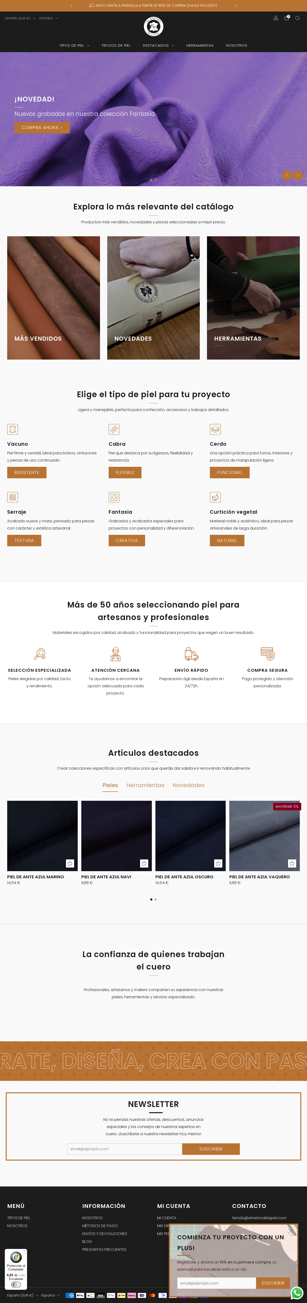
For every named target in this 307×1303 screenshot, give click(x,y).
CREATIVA (127, 540)
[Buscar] (297, 18)
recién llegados (135, 358)
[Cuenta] (275, 18)
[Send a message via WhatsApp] (297, 1293)
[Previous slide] (287, 175)
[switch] (16, 1284)
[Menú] (24, 1252)
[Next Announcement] (236, 6)
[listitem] (153, 5)
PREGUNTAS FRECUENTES (104, 1249)
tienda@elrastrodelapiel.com (259, 1218)
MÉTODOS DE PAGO (100, 1226)
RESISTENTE (26, 472)
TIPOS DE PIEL (72, 45)
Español (46, 18)
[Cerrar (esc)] (290, 1231)
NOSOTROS (236, 45)
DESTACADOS (156, 45)
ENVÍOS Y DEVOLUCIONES (104, 1233)
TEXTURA (24, 540)
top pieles (27, 358)
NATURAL (227, 540)
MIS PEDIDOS (168, 1233)
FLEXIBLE (125, 472)
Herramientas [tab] (145, 785)
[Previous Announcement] (71, 6)
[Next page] (300, 836)
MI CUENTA (167, 1218)
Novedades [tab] (189, 785)
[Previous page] (7, 836)
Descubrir (227, 358)
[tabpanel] (153, 851)
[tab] (151, 899)
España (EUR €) (18, 18)
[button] (151, 180)
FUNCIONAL (229, 472)
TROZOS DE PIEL (116, 45)
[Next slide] (298, 175)
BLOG (87, 1241)
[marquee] (153, 1061)
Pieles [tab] (110, 785)
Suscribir (273, 1283)
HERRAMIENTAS (200, 45)
